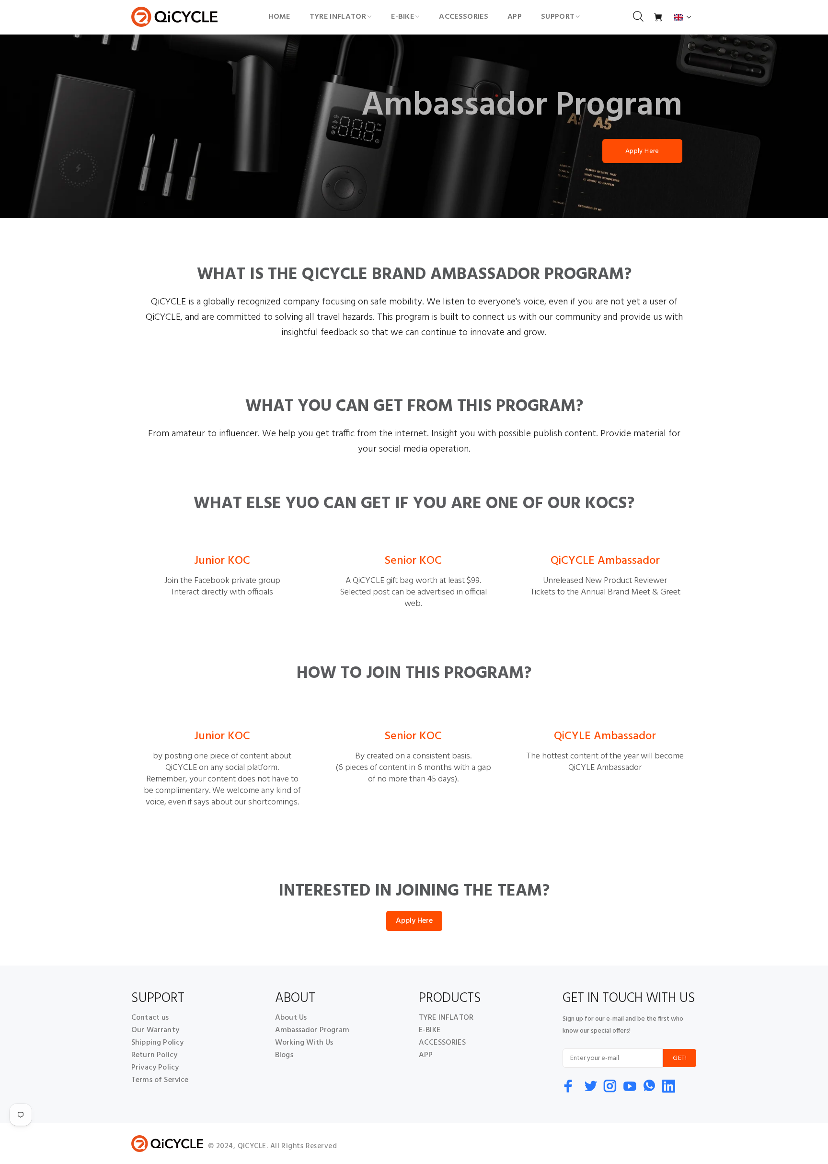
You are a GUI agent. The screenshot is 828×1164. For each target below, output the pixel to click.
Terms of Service (160, 1080)
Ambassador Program (312, 1030)
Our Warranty (155, 1030)
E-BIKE (429, 1030)
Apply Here (642, 151)
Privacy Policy (155, 1067)
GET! (680, 1058)
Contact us (150, 1018)
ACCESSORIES (442, 1042)
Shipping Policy (157, 1042)
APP (426, 1055)
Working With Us (304, 1042)
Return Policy (154, 1055)
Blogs (284, 1055)
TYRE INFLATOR (446, 1018)
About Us (291, 1018)
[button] (683, 17)
